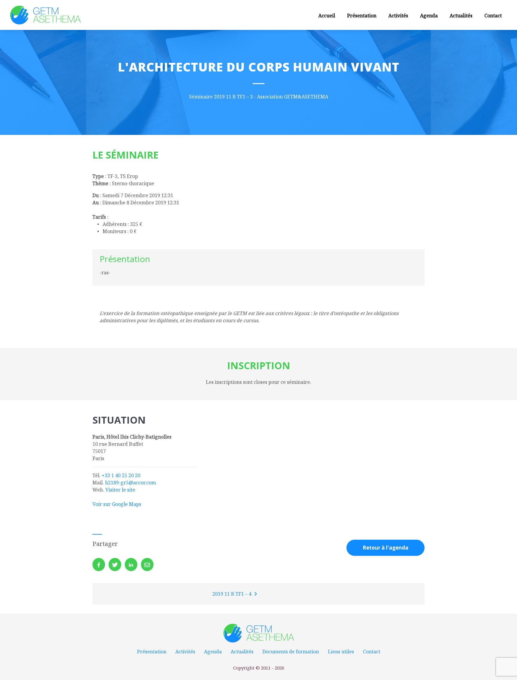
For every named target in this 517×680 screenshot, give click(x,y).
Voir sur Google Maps (116, 504)
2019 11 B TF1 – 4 (232, 594)
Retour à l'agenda (385, 547)
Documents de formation (290, 651)
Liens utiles (341, 651)
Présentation (361, 15)
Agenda (429, 15)
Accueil (326, 15)
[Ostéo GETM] (45, 15)
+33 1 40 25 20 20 (121, 475)
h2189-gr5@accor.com (130, 482)
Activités (398, 15)
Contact (493, 15)
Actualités (461, 15)
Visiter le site (120, 489)
